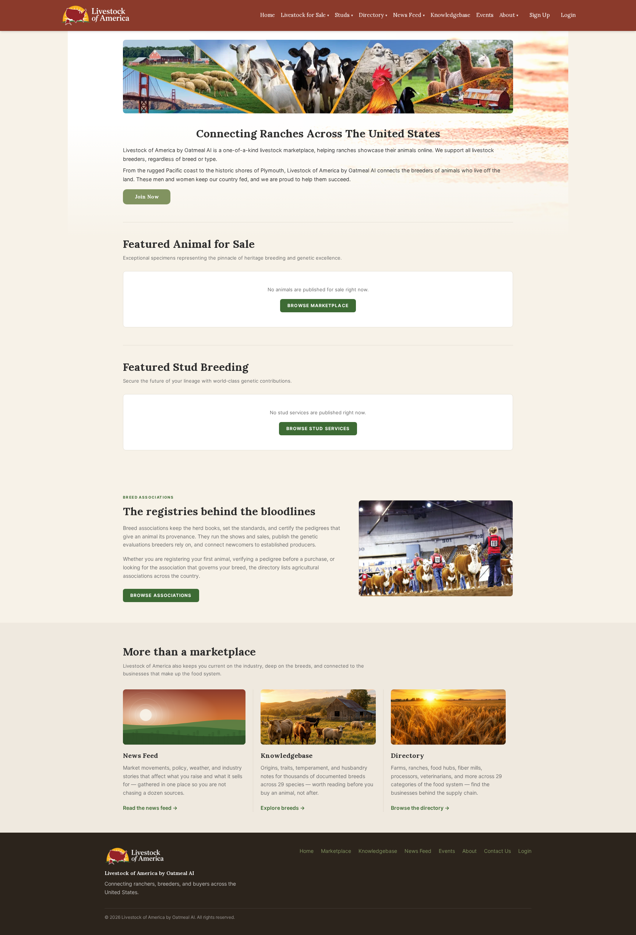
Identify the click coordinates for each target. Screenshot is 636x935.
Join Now (147, 196)
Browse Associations (161, 595)
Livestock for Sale (305, 15)
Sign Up (540, 15)
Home (267, 15)
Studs (344, 15)
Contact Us (497, 851)
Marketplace (336, 851)
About (508, 15)
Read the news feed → (150, 808)
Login (568, 15)
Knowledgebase (450, 15)
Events (485, 15)
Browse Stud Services (318, 428)
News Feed (409, 15)
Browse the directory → (420, 808)
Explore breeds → (283, 808)
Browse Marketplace (317, 305)
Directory (373, 15)
